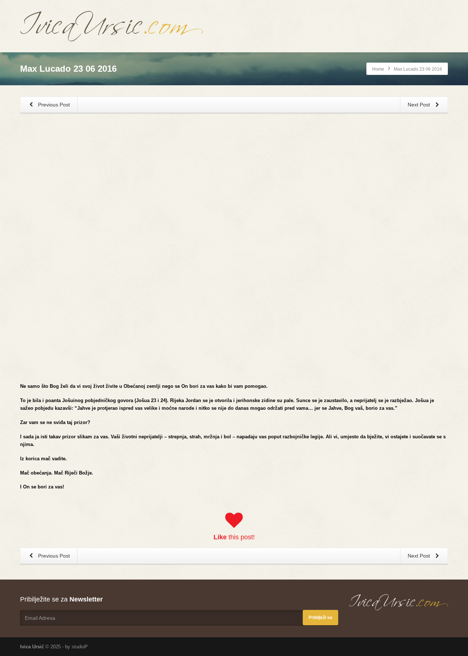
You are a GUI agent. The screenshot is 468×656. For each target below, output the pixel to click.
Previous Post (53, 105)
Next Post (419, 105)
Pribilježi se (320, 617)
